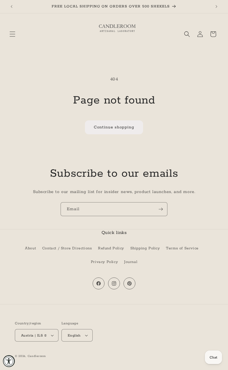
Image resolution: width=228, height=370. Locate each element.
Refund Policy (111, 248)
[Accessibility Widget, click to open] (9, 361)
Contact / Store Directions (67, 248)
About (30, 248)
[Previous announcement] (11, 6)
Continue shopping (114, 127)
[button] (12, 34)
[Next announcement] (216, 6)
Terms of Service (182, 248)
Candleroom (37, 356)
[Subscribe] (160, 209)
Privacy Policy (104, 262)
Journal (130, 262)
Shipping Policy (145, 248)
